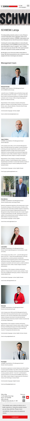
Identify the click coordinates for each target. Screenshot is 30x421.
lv (19, 5)
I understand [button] (15, 417)
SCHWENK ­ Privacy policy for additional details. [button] (14, 412)
